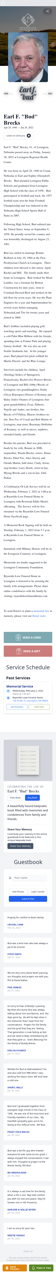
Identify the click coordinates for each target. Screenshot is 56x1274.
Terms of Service (36, 1260)
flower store (38, 616)
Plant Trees (39, 707)
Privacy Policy (19, 1260)
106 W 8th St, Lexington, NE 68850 (30, 700)
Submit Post (28, 898)
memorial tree (41, 611)
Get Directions (17, 707)
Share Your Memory (20, 845)
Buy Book (32, 797)
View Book (15, 797)
